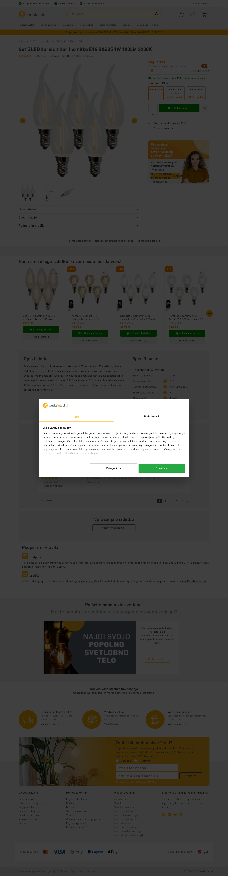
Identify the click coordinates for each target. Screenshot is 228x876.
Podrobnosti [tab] (151, 416)
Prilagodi (111, 468)
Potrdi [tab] (76, 416)
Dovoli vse (162, 468)
